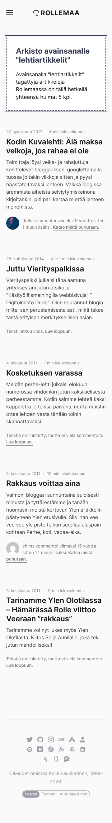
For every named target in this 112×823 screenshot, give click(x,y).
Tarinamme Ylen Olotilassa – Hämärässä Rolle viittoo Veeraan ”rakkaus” (54, 609)
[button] (9, 13)
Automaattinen (73, 794)
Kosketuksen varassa (44, 372)
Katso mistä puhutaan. (76, 227)
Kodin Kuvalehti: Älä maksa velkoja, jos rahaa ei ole (54, 146)
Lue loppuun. (58, 331)
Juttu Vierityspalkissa (45, 268)
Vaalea (31, 794)
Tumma (48, 794)
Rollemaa (60, 13)
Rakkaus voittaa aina (43, 483)
